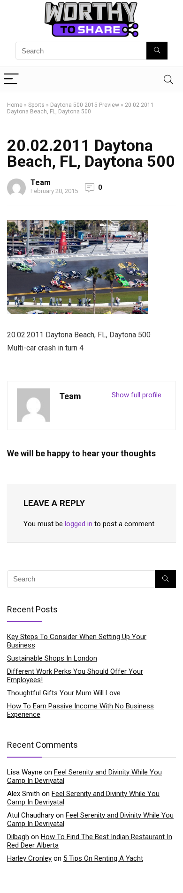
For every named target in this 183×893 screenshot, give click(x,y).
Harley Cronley (29, 858)
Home (15, 105)
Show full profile (136, 395)
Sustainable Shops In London (52, 658)
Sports (36, 105)
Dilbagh (18, 837)
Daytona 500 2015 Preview (84, 105)
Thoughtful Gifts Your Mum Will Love (64, 693)
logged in (78, 524)
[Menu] (11, 79)
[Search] (168, 79)
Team (40, 182)
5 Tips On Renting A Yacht (103, 858)
